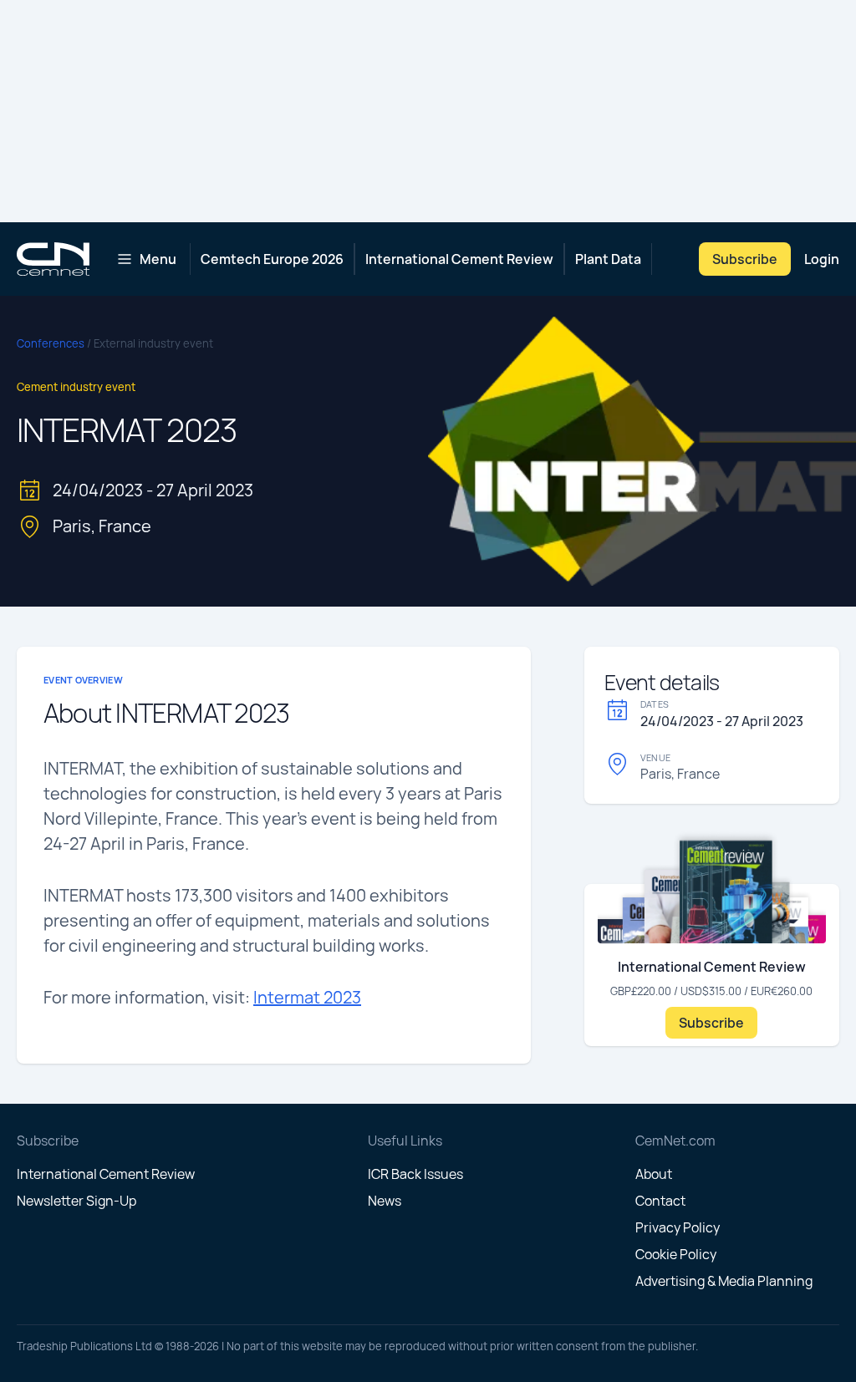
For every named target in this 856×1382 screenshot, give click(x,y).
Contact (660, 1200)
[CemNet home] (53, 259)
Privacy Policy (677, 1227)
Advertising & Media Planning (724, 1281)
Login (821, 259)
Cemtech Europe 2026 (272, 259)
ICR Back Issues (415, 1174)
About (653, 1174)
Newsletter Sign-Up (76, 1200)
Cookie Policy (675, 1254)
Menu (158, 259)
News (384, 1200)
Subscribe (744, 259)
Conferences (52, 343)
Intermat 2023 (307, 997)
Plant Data (608, 259)
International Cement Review (459, 259)
